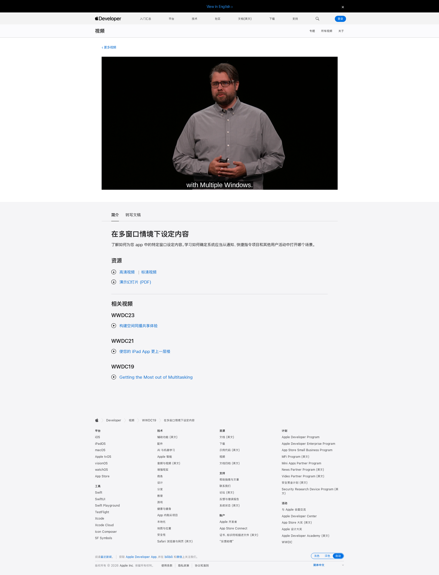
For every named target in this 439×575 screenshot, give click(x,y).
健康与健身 (164, 508)
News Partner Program (298, 469)
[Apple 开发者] (108, 18)
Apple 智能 (164, 456)
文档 (222, 437)
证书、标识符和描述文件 (234, 535)
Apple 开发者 (228, 521)
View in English (218, 7)
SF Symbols (103, 538)
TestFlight (102, 512)
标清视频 (148, 272)
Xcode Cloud (104, 525)
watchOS (101, 469)
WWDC (287, 542)
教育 (160, 495)
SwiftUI (100, 499)
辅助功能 (162, 437)
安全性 (161, 534)
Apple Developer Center (299, 516)
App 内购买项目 (167, 515)
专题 (312, 31)
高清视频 (127, 272)
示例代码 (225, 450)
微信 (179, 556)
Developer (113, 420)
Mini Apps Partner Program (301, 463)
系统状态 (225, 505)
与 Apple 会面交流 (294, 509)
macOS (100, 450)
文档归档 (225, 463)
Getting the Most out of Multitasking (156, 377)
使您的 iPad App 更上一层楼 (144, 351)
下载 (222, 443)
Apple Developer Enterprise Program (308, 443)
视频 (100, 31)
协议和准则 (202, 565)
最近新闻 (106, 556)
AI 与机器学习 (166, 450)
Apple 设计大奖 (292, 529)
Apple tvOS (103, 456)
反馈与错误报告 (229, 499)
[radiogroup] (327, 556)
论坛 (222, 492)
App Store (102, 476)
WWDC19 (149, 420)
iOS (97, 437)
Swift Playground (107, 505)
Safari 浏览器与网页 (170, 541)
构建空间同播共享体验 (138, 325)
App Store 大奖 (292, 522)
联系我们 (225, 486)
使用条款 (167, 565)
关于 (341, 31)
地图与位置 (164, 528)
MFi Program (291, 456)
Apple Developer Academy (301, 535)
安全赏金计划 (290, 482)
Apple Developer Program (300, 437)
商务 (160, 476)
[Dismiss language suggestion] (342, 7)
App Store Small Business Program (307, 450)
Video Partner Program (298, 476)
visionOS (101, 463)
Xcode (99, 518)
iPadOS (100, 443)
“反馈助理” (227, 541)
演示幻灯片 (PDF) (135, 282)
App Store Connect (233, 528)
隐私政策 (183, 565)
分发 (160, 489)
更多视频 (110, 47)
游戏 (160, 502)
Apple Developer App (141, 556)
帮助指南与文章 (229, 479)
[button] (317, 18)
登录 (340, 18)
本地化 (161, 521)
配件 (160, 443)
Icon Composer (106, 531)
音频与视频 (164, 463)
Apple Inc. (127, 565)
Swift (98, 492)
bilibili (169, 556)
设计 (160, 482)
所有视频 (326, 31)
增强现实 (162, 469)
